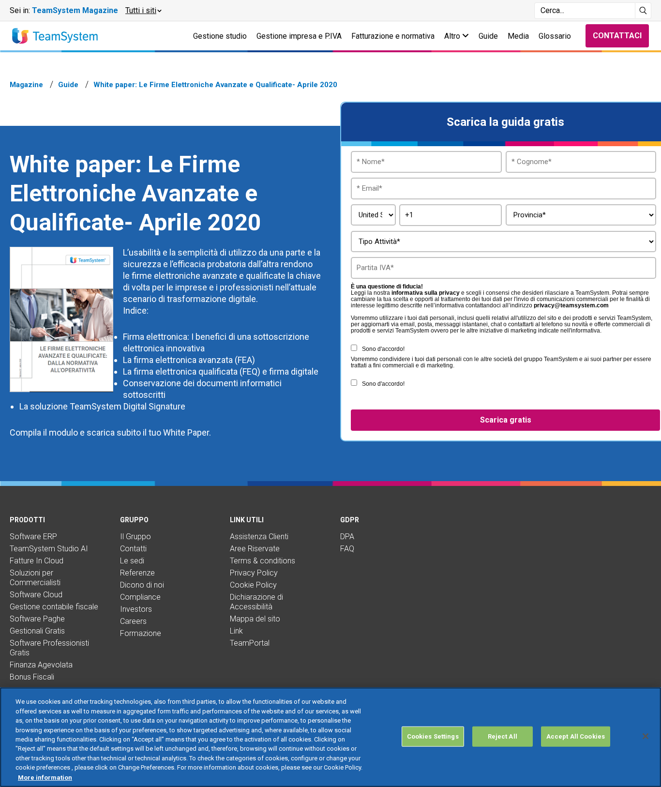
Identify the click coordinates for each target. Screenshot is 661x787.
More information (45, 777)
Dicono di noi (142, 585)
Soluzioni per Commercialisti (35, 577)
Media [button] (518, 36)
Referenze (137, 572)
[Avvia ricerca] (643, 10)
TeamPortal (250, 643)
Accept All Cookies (575, 736)
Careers (133, 621)
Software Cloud (36, 594)
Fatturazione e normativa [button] (393, 36)
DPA (347, 536)
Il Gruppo (135, 536)
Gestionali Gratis (37, 631)
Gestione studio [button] (220, 36)
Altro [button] (453, 36)
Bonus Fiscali (32, 676)
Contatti (133, 548)
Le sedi (132, 560)
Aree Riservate (255, 548)
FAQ (347, 548)
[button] (143, 10)
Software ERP (33, 536)
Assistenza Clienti (259, 536)
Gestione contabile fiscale (54, 606)
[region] (330, 737)
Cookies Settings (433, 736)
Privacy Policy (254, 572)
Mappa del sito (255, 618)
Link (236, 631)
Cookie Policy (253, 585)
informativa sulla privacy (425, 293)
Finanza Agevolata (41, 664)
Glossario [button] (555, 36)
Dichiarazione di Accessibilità (256, 601)
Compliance (140, 597)
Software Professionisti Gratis (49, 647)
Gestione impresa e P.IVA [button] (299, 36)
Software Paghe (37, 618)
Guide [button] (488, 36)
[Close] (645, 736)
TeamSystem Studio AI (49, 548)
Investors (136, 609)
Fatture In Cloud (36, 560)
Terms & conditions (262, 560)
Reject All (502, 736)
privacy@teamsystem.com (571, 306)
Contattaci (617, 35)
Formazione (140, 633)
